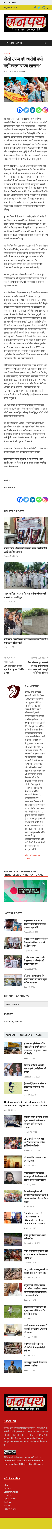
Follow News (10, 1508)
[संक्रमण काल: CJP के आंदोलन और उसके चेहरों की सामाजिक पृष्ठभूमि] (13, 920)
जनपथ (23, 71)
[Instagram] (44, 7)
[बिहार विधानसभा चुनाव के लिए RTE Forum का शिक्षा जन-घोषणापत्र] (13, 1250)
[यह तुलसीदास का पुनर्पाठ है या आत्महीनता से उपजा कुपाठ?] (13, 1269)
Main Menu (16, 43)
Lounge (7, 1495)
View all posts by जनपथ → (32, 856)
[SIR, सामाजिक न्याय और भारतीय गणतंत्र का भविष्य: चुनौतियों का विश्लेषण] (13, 1138)
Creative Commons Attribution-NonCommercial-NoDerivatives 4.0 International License (24, 1460)
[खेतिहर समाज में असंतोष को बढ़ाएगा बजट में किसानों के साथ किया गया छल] (13, 1306)
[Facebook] (34, 7)
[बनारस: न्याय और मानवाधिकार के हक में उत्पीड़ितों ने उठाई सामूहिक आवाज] (26, 544)
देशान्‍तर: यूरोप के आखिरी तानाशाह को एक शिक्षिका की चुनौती (35, 1068)
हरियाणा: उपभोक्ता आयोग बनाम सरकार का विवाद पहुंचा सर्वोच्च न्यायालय (35, 979)
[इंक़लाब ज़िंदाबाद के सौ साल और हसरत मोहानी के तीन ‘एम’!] (13, 1083)
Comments (26, 1035)
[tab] (11, 1035)
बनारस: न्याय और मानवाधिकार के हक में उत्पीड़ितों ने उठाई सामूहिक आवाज (36, 942)
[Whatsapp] (39, 110)
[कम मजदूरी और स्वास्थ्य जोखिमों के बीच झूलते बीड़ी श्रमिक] (13, 1343)
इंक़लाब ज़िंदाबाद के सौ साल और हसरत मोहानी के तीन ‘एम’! (35, 1087)
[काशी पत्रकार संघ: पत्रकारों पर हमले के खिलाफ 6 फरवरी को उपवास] (13, 1325)
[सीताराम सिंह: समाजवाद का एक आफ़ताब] (13, 1157)
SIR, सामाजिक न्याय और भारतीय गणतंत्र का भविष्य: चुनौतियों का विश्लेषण (34, 1142)
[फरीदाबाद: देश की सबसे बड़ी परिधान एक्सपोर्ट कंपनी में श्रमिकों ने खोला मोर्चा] (26, 635)
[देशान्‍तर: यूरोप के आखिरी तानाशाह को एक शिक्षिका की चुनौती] (13, 1065)
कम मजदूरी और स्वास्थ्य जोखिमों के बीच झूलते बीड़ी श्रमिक (34, 1347)
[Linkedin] (32, 110)
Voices (7, 53)
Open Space (9, 1498)
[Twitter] (39, 7)
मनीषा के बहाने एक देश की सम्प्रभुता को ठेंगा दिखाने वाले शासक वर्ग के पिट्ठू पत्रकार (35, 1176)
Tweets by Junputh (13, 1021)
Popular (10, 1035)
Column (7, 1488)
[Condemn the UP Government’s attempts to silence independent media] (13, 1213)
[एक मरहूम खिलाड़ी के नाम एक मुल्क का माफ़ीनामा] (13, 1362)
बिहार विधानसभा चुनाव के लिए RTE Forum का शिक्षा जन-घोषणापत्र (36, 1254)
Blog (6, 1484)
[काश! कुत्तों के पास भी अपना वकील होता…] (13, 1235)
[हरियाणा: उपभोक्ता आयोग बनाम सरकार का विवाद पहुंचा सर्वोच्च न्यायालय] (13, 975)
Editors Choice (11, 1491)
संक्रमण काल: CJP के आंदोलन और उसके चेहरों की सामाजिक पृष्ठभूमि (35, 924)
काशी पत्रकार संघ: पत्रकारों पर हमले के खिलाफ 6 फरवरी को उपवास (35, 1328)
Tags (39, 1035)
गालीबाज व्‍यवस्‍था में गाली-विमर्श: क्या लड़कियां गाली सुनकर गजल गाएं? (34, 960)
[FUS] (47, 7)
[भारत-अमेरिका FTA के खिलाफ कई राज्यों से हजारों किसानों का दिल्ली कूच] (26, 590)
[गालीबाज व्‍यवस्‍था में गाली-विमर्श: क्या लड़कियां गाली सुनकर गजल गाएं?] (13, 957)
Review (7, 1502)
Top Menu (11, 2)
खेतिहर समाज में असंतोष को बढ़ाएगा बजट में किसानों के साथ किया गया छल (35, 1310)
